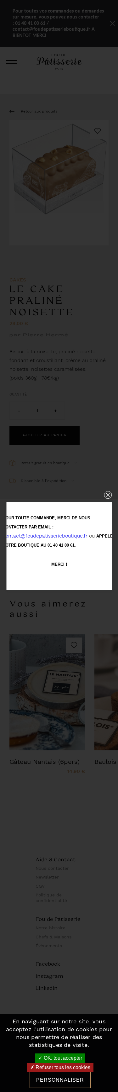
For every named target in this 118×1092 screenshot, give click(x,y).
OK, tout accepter (62, 1058)
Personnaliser (60, 1080)
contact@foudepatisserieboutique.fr (45, 536)
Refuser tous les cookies (62, 1067)
